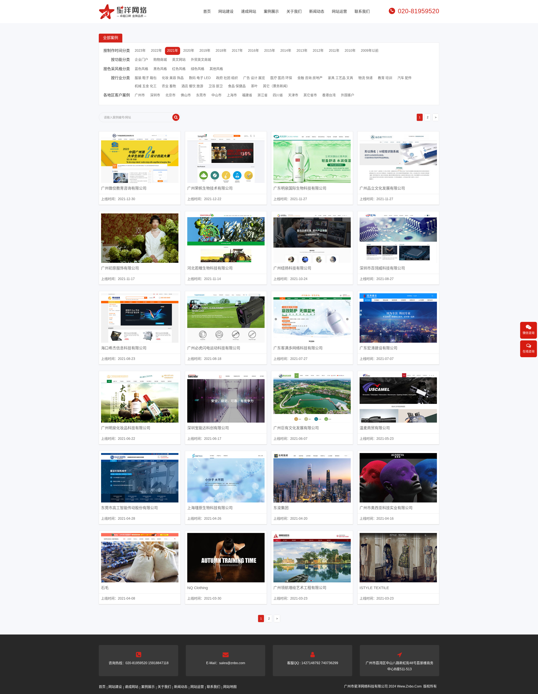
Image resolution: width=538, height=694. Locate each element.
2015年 (269, 50)
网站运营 (339, 11)
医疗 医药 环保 (281, 78)
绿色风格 (197, 69)
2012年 (318, 50)
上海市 (232, 95)
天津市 (293, 95)
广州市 (140, 95)
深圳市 (155, 95)
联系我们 (362, 11)
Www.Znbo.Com (409, 686)
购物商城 (160, 59)
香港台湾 (329, 95)
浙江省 (262, 95)
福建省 (247, 95)
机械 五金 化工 (146, 86)
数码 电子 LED (200, 78)
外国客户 (347, 95)
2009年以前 (369, 50)
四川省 (278, 95)
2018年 (221, 50)
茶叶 (254, 86)
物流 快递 (365, 78)
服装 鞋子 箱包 (146, 78)
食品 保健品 (237, 86)
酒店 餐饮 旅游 (192, 86)
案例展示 (271, 11)
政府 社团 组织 (227, 78)
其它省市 (310, 95)
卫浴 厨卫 (215, 86)
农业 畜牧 (169, 86)
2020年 (188, 50)
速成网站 (248, 11)
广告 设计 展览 (254, 78)
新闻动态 (316, 11)
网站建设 (225, 11)
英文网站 (179, 59)
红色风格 (179, 69)
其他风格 (216, 69)
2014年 (285, 50)
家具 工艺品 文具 (340, 78)
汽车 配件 (404, 78)
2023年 (140, 50)
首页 (207, 11)
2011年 (334, 50)
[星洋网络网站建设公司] (123, 16)
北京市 (170, 95)
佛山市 (186, 95)
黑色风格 (160, 69)
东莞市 (201, 95)
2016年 (253, 50)
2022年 (156, 50)
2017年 (237, 50)
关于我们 (294, 11)
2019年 (204, 50)
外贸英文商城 (201, 59)
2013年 (302, 50)
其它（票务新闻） (276, 86)
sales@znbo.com (232, 663)
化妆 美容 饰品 (173, 78)
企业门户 (141, 59)
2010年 (350, 50)
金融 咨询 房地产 (310, 78)
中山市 (216, 95)
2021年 (172, 50)
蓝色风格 (141, 69)
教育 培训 (385, 78)
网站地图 (230, 687)
